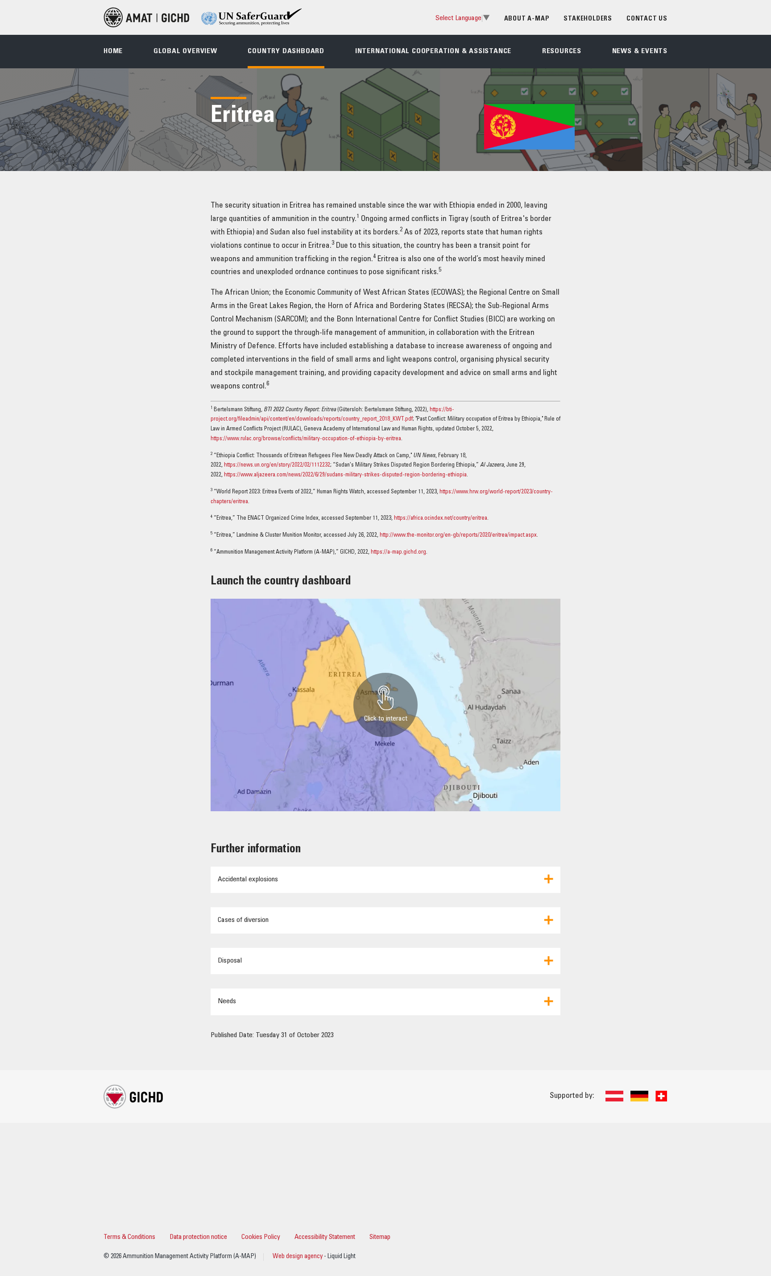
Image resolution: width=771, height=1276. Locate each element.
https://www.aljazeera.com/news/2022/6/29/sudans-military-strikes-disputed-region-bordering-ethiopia (345, 475)
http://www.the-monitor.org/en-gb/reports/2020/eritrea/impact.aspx (458, 535)
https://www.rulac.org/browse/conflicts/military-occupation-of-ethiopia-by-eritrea (306, 439)
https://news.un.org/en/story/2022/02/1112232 (277, 465)
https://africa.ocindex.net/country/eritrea (440, 518)
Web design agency (298, 1257)
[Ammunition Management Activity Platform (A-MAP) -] (146, 17)
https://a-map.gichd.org (398, 552)
